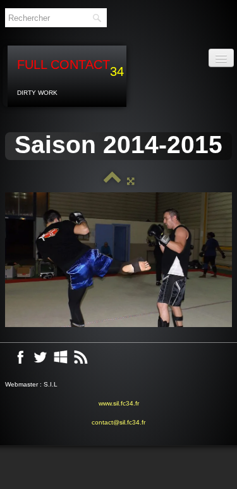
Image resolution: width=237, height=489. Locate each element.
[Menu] (221, 58)
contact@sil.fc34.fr (118, 422)
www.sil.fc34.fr (119, 403)
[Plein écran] (130, 180)
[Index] (112, 180)
